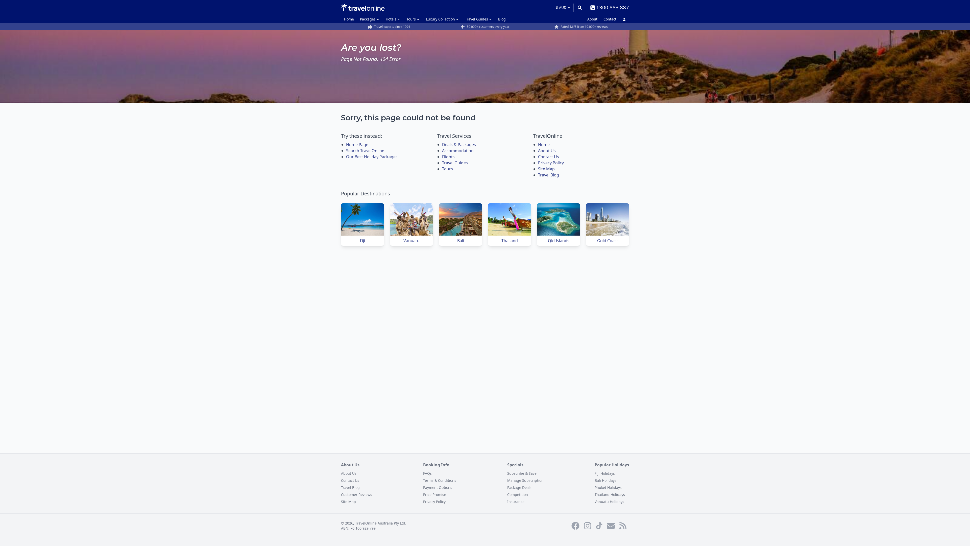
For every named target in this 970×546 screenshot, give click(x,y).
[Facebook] (575, 526)
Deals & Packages (459, 144)
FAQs (427, 473)
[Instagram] (587, 526)
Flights (448, 157)
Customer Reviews (356, 494)
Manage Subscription (525, 480)
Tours (411, 19)
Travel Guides (476, 19)
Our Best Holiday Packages (372, 157)
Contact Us (548, 157)
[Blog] (623, 526)
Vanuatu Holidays (609, 501)
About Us (547, 150)
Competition (517, 494)
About (592, 19)
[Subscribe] (611, 526)
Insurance (515, 501)
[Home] (363, 7)
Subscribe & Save (522, 473)
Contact (609, 19)
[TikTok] (599, 525)
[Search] (579, 8)
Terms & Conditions (439, 480)
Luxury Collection (440, 19)
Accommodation (458, 150)
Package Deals (519, 487)
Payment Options (437, 487)
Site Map (546, 169)
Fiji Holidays (605, 473)
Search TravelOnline (365, 150)
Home (349, 19)
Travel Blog (548, 175)
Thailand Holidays (610, 494)
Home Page (357, 144)
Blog (502, 19)
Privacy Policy (551, 163)
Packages (368, 19)
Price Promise (434, 494)
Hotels (391, 19)
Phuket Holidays (608, 487)
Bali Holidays (605, 480)
